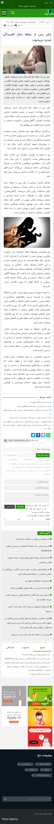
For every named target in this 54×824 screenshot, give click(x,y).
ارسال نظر (20, 506)
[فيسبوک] (38, 435)
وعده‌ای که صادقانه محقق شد (40, 402)
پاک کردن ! (9, 506)
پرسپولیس (26, 764)
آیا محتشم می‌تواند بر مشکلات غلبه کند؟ (33, 539)
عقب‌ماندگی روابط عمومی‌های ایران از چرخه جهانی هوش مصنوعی (27, 662)
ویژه (46, 2)
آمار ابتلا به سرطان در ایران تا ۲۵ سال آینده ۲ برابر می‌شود (30, 417)
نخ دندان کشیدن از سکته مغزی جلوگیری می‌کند (33, 406)
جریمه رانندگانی (42, 775)
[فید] (2, 2)
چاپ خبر (10, 25)
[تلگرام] (43, 435)
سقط (38, 449)
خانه (51, 2)
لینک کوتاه (34, 440)
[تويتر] (33, 435)
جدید (42, 648)
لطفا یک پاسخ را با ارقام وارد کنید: (38, 515)
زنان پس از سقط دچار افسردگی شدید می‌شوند (30, 634)
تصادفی (10, 648)
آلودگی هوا (44, 764)
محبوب (25, 648)
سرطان (32, 769)
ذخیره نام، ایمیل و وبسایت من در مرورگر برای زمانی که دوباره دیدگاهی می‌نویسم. (38, 509)
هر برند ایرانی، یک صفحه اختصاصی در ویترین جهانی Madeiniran (27, 658)
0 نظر (20, 25)
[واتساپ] (48, 435)
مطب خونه (38, 814)
